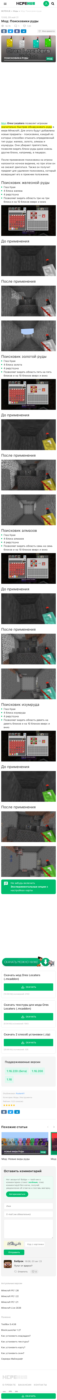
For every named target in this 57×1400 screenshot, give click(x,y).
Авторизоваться (17, 1194)
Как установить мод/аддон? (16, 1336)
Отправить (14, 1252)
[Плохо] (4, 1106)
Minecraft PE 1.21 (9, 1302)
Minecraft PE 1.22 (10, 1296)
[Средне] (9, 1106)
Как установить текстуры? (15, 1341)
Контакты (40, 1385)
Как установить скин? (12, 1353)
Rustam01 (20, 1093)
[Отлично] (14, 1106)
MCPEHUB (5, 11)
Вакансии (24, 1385)
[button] (5, 3)
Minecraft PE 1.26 (10, 1290)
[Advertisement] (28, 91)
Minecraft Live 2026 (11, 1308)
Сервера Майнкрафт (12, 1359)
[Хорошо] (11, 1106)
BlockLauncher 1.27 (11, 1330)
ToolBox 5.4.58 (8, 1324)
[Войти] (46, 3)
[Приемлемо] (6, 1106)
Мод (3, 123)
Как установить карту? (13, 1347)
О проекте (9, 1385)
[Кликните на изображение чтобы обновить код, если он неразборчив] (14, 1244)
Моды (15, 11)
